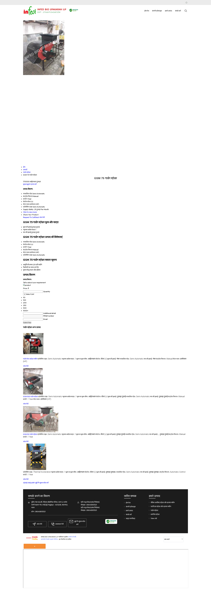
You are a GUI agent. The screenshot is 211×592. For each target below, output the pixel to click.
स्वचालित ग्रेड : (132, 359)
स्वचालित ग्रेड (27, 242)
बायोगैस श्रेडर (155, 514)
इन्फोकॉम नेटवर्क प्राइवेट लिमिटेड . (49, 539)
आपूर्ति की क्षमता (28, 264)
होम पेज (146, 11)
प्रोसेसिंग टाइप (27, 255)
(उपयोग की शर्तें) (72, 537)
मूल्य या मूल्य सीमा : (85, 359)
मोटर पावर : (42, 399)
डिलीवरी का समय (28, 267)
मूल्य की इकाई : (113, 359)
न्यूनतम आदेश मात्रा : (69, 359)
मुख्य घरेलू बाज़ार (28, 270)
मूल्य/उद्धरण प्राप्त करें (30, 184)
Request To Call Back (31, 217)
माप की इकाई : (150, 359)
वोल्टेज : (101, 359)
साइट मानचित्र (130, 518)
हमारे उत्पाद (168, 11)
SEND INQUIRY (29, 483)
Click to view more (30, 212)
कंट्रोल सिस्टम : (164, 359)
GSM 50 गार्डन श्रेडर (30, 434)
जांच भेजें (42, 217)
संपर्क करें (178, 11)
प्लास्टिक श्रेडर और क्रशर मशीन (161, 506)
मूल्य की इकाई (27, 227)
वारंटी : (28, 399)
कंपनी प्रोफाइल (157, 11)
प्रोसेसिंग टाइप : (50, 359)
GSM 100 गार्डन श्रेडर (30, 396)
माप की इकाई (27, 232)
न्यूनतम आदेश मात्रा (29, 229)
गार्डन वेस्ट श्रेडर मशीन (30, 359)
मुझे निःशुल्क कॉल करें (42, 483)
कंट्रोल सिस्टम (28, 250)
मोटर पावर (26, 252)
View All (154, 518)
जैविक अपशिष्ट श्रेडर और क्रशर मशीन (163, 502)
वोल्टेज (25, 244)
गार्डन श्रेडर (154, 510)
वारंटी (25, 247)
